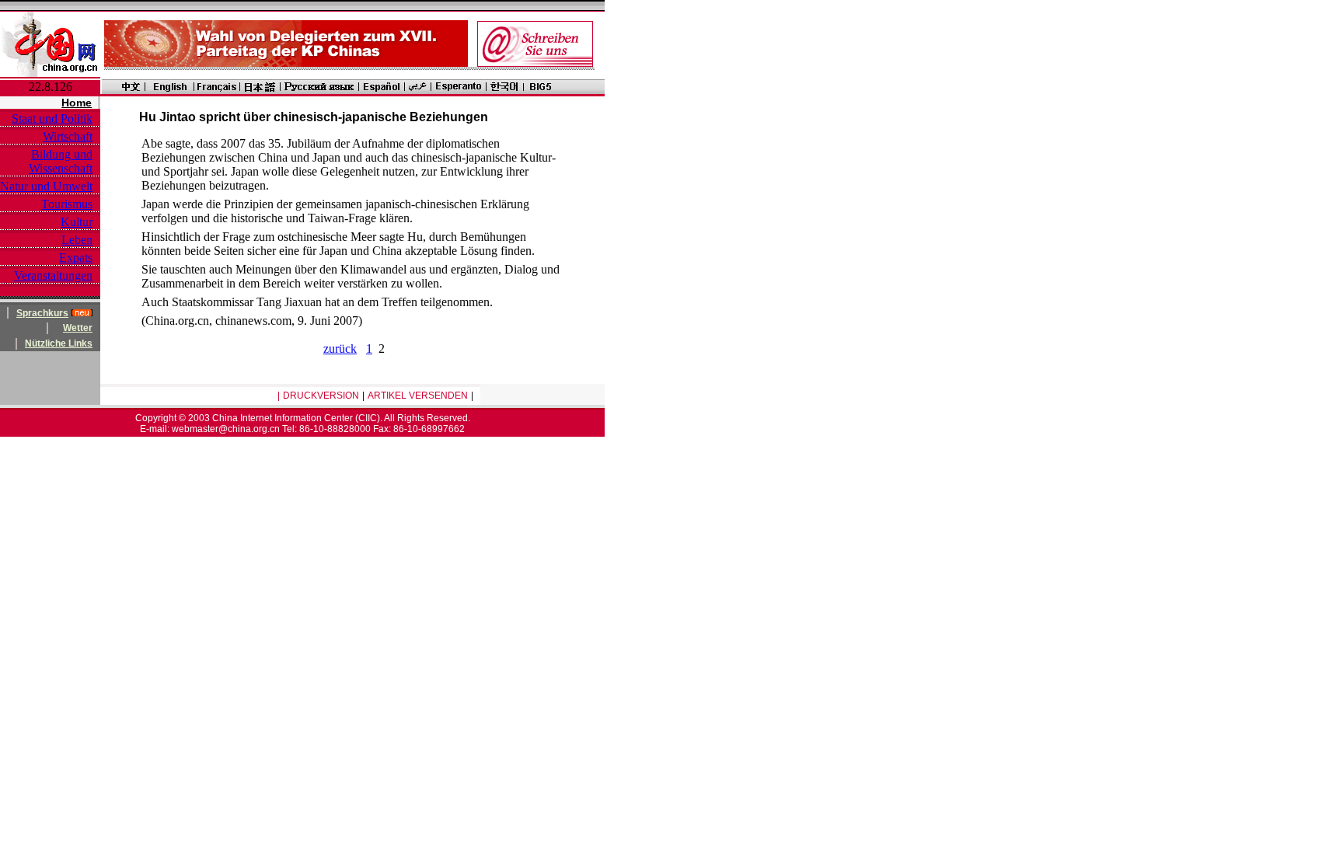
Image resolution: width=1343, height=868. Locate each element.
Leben (76, 239)
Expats (75, 257)
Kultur (76, 221)
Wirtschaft (67, 136)
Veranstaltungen (53, 275)
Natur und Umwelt (46, 186)
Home (76, 102)
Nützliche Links (58, 343)
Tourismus (66, 204)
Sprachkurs (42, 313)
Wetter (77, 327)
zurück (340, 348)
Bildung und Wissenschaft (60, 161)
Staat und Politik (52, 118)
